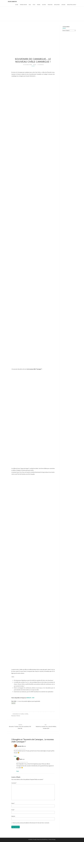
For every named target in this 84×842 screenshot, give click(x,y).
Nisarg (53, 839)
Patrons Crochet (23, 4)
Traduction (50, 4)
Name (13, 803)
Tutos (34, 4)
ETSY (33, 697)
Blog (30, 4)
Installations (57, 4)
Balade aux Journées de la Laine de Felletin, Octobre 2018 (46, 726)
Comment (14, 783)
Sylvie (34, 64)
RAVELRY (29, 697)
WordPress (45, 839)
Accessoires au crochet (18, 714)
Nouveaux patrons (15, 715)
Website (13, 816)
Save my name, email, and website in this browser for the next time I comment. (31, 822)
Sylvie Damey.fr (12, 1)
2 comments (41, 64)
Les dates (44, 4)
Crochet (26, 714)
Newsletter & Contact (71, 4)
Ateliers (38, 4)
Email (13, 809)
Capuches (63, 4)
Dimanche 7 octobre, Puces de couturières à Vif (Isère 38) (20, 726)
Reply (15, 756)
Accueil (16, 4)
